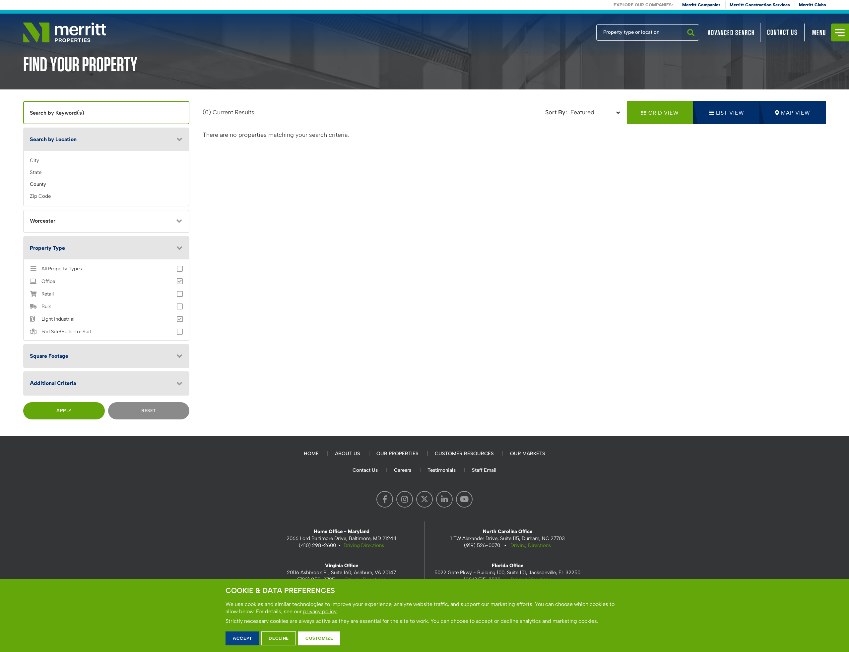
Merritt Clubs (812, 5)
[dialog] (424, 615)
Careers (402, 470)
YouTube (464, 499)
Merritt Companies (701, 5)
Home (311, 454)
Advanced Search (731, 32)
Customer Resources (464, 454)
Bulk (46, 306)
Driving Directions (364, 545)
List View (730, 113)
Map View (795, 113)
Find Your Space (574, 31)
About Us (347, 454)
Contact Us (782, 32)
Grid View (663, 113)
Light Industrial (57, 319)
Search (691, 40)
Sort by (555, 112)
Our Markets (527, 454)
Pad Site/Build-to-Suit (66, 331)
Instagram (404, 499)
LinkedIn (444, 499)
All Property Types (61, 268)
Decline (279, 638)
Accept (242, 638)
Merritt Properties (64, 32)
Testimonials (441, 470)
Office (48, 281)
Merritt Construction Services (760, 5)
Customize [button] (319, 638)
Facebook (384, 499)
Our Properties (397, 454)
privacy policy (320, 611)
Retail (47, 294)
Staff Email (484, 470)
